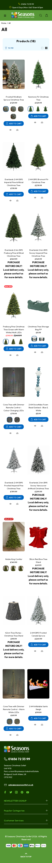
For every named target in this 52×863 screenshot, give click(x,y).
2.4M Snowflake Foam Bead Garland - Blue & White (38, 407)
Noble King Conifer (13, 559)
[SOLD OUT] (14, 536)
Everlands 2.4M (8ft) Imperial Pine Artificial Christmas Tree (13, 182)
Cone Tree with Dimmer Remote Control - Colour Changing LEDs (13, 407)
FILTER (10, 48)
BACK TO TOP (26, 857)
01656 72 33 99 (19, 759)
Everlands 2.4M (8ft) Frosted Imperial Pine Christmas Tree (13, 485)
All (10, 23)
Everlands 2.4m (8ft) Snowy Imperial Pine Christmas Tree (38, 253)
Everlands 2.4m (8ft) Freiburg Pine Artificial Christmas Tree (14, 253)
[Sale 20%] (14, 304)
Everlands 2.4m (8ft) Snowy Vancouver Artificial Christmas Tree (38, 485)
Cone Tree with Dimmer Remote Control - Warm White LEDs (14, 709)
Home (3, 23)
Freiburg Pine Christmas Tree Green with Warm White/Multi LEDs (14, 329)
